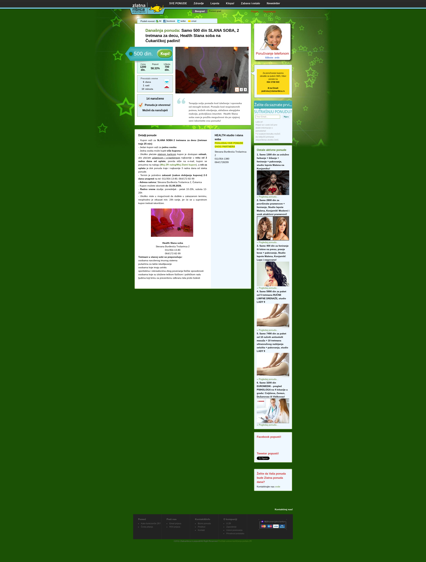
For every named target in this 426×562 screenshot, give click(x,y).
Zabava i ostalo (250, 3)
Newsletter (273, 3)
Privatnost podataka (235, 533)
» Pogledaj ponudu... (268, 196)
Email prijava (175, 523)
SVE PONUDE (178, 3)
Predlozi (201, 527)
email (193, 21)
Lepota (215, 3)
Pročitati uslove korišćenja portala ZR (235, 541)
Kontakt (201, 530)
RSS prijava (174, 527)
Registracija (269, 11)
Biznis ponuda (204, 523)
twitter (183, 21)
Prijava (254, 11)
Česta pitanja (147, 527)
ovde (277, 486)
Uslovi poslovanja (234, 530)
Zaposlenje (231, 527)
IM (160, 21)
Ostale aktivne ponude (271, 150)
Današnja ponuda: (163, 30)
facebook (171, 21)
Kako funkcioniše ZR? (151, 523)
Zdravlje (199, 3)
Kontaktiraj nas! (284, 509)
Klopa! (230, 3)
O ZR (228, 523)
